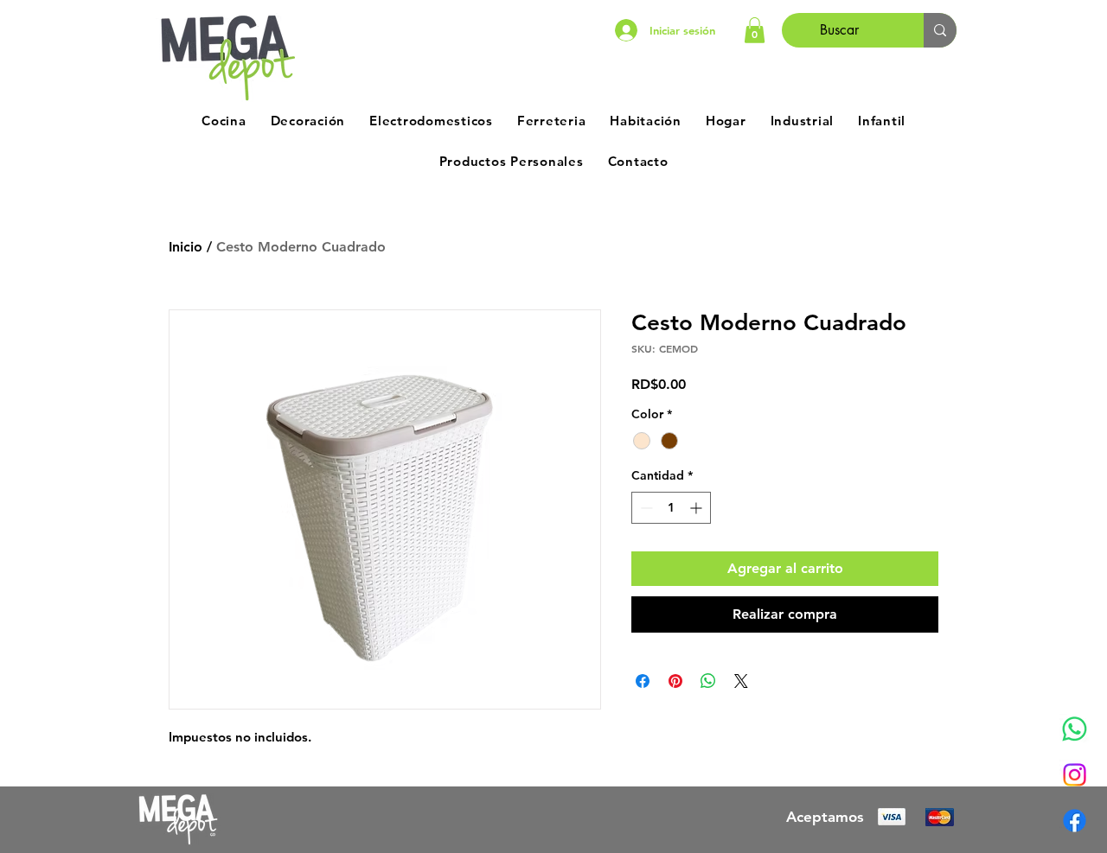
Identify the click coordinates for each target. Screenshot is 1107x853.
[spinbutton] (671, 508)
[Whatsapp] (1074, 729)
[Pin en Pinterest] (675, 681)
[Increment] (697, 508)
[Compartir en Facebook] (642, 681)
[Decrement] (645, 508)
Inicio (185, 247)
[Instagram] (1074, 775)
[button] (754, 30)
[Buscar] (940, 30)
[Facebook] (1074, 820)
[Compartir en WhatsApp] (708, 681)
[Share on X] (741, 681)
